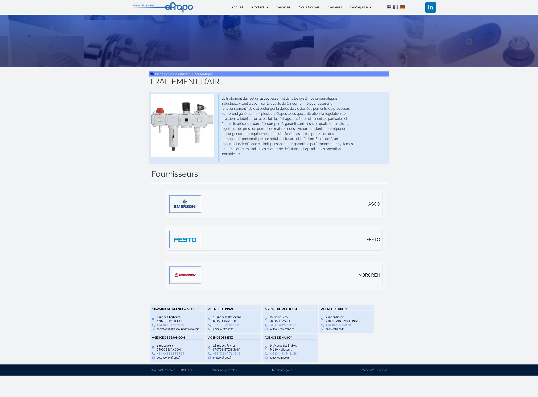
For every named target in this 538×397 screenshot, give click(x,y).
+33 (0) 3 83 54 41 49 (283, 353)
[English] (389, 7)
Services (283, 7)
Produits (257, 7)
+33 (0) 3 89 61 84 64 (283, 325)
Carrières (335, 7)
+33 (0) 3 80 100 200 (339, 325)
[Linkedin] (430, 7)
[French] (396, 7)
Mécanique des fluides (172, 74)
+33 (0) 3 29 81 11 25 (226, 325)
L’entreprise (359, 7)
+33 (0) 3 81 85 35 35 (170, 353)
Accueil (237, 7)
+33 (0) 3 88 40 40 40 (170, 325)
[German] (403, 7)
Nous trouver (309, 7)
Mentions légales (282, 370)
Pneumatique (202, 74)
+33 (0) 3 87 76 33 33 (226, 353)
